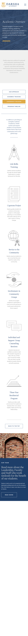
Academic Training (14, 96)
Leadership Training (14, 101)
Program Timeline (14, 106)
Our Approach (14, 92)
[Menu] (25, 4)
